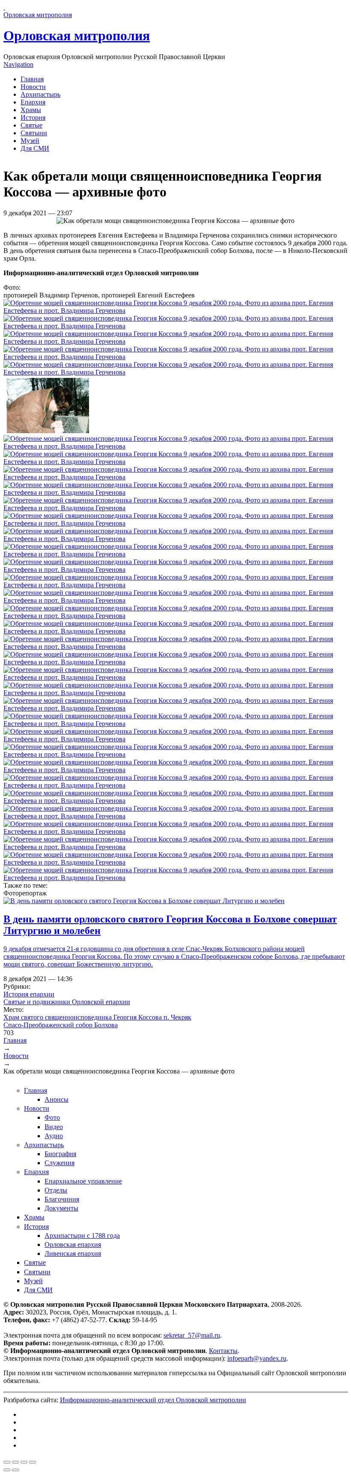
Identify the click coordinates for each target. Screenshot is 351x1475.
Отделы (56, 1190)
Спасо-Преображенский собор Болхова (60, 1025)
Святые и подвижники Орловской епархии (66, 1001)
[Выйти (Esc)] (6, 1462)
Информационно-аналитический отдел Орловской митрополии (153, 1400)
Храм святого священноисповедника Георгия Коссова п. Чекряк (97, 1017)
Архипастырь (40, 94)
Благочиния (62, 1199)
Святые (31, 125)
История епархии (28, 994)
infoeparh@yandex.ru (256, 1358)
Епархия (33, 102)
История (33, 117)
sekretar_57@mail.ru (192, 1335)
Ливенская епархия (73, 1253)
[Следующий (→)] (15, 1470)
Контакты (223, 1350)
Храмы (31, 109)
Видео (54, 1126)
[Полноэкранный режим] (24, 1462)
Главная (32, 79)
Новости (33, 86)
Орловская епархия (73, 1244)
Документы (61, 1208)
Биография (60, 1153)
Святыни (34, 133)
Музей (30, 140)
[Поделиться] (15, 1462)
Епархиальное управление (83, 1181)
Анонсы (56, 1099)
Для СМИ (35, 148)
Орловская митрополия (76, 35)
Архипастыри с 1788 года (82, 1235)
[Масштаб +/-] (32, 1462)
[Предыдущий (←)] (6, 1470)
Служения (59, 1162)
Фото (52, 1117)
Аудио (54, 1135)
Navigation (18, 64)
